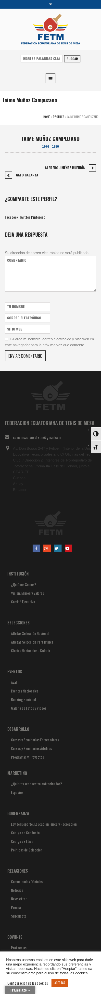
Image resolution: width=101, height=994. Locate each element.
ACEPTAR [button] (59, 982)
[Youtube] (68, 548)
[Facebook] (36, 548)
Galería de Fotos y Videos (28, 708)
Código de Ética (22, 841)
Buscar (72, 58)
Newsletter (19, 898)
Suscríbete (18, 916)
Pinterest (38, 217)
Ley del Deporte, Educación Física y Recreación (44, 824)
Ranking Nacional (23, 699)
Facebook (11, 217)
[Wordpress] (58, 548)
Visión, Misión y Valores (27, 593)
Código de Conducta (25, 832)
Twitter (24, 217)
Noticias (17, 890)
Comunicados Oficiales (27, 881)
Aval (14, 682)
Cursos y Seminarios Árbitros (31, 748)
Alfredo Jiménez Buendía (65, 167)
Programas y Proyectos (27, 757)
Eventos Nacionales (24, 690)
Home (46, 117)
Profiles (58, 117)
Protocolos (18, 947)
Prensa (16, 907)
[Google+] (47, 548)
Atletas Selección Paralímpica (32, 642)
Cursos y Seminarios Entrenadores (35, 739)
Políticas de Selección (26, 849)
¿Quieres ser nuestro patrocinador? (36, 783)
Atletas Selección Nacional (30, 633)
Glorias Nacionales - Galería (30, 650)
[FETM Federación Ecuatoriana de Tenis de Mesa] (50, 28)
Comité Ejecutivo (23, 601)
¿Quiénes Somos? (23, 584)
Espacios (17, 792)
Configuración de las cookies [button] (27, 983)
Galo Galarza (27, 174)
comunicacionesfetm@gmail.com (37, 437)
